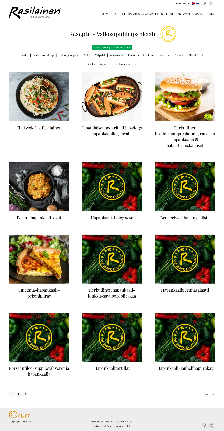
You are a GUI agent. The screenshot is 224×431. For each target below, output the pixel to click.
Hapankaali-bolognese (112, 217)
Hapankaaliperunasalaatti (185, 290)
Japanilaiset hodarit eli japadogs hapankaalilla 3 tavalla (112, 130)
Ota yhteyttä (182, 3)
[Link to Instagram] (211, 3)
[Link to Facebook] (204, 3)
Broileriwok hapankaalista (184, 217)
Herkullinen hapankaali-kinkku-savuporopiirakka (112, 293)
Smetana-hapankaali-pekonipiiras (39, 293)
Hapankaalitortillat (112, 368)
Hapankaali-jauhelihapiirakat (185, 368)
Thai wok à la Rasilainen (39, 127)
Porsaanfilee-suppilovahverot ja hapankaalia (39, 371)
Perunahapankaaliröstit (39, 217)
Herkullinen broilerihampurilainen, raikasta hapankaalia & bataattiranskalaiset (185, 136)
